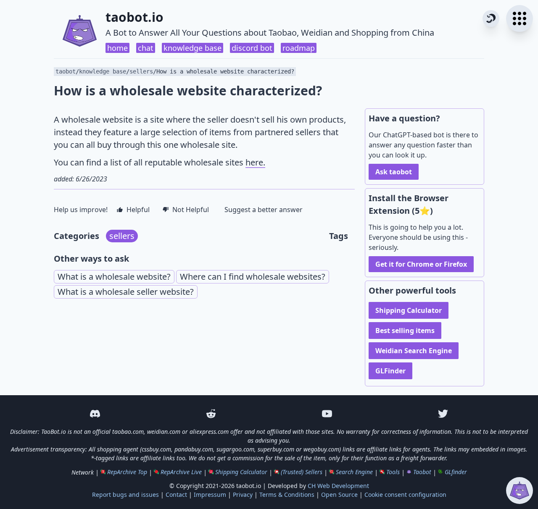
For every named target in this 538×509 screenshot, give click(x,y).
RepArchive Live (181, 472)
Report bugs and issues (125, 495)
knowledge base (193, 48)
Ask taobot (393, 171)
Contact (176, 495)
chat (145, 48)
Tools (393, 472)
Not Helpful (190, 209)
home (117, 48)
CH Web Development (338, 486)
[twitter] (443, 414)
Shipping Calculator (408, 310)
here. (255, 162)
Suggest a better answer (263, 209)
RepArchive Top (127, 472)
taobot (65, 71)
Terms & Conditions (286, 495)
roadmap (298, 48)
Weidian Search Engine (413, 350)
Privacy (243, 495)
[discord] (95, 414)
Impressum (210, 495)
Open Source (339, 495)
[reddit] (211, 414)
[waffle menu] (519, 18)
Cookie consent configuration (405, 495)
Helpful (138, 209)
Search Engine (354, 472)
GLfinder (456, 472)
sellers (141, 71)
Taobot (422, 472)
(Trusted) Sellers (301, 472)
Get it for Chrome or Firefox (421, 264)
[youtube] (327, 414)
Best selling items (405, 330)
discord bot (252, 48)
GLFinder (390, 370)
